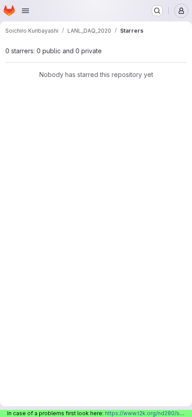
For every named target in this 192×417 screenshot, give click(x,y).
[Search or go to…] (157, 10)
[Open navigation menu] (25, 11)
